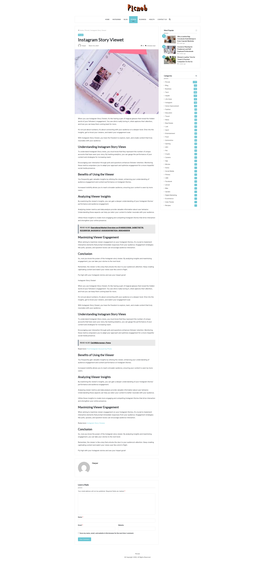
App (166, 161)
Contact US (162, 19)
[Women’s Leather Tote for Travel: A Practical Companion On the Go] (170, 60)
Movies (167, 164)
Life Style (168, 99)
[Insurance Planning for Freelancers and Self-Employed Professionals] (170, 50)
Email (80, 525)
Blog (126, 19)
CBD (166, 178)
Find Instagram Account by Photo (99, 349)
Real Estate (169, 123)
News (167, 120)
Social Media (169, 171)
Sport (167, 130)
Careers (168, 157)
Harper (95, 463)
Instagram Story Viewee (96, 423)
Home (107, 19)
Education (168, 113)
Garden (167, 192)
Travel (167, 116)
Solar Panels (169, 202)
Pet (166, 150)
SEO (166, 147)
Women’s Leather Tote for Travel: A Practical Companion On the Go (186, 59)
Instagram (116, 19)
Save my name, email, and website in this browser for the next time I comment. (107, 533)
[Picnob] (137, 8)
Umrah (167, 185)
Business (142, 19)
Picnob (133, 19)
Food (167, 137)
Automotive (169, 140)
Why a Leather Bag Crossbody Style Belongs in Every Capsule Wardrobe (186, 39)
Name (80, 517)
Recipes (168, 205)
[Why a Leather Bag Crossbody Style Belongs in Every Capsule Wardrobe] (170, 39)
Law (166, 126)
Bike (166, 188)
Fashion (168, 109)
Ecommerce (169, 198)
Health (152, 19)
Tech (167, 92)
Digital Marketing (171, 195)
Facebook (168, 181)
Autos (167, 168)
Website (121, 525)
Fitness (167, 174)
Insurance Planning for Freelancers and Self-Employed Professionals (185, 49)
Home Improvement (172, 106)
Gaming (167, 144)
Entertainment (170, 133)
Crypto (167, 154)
